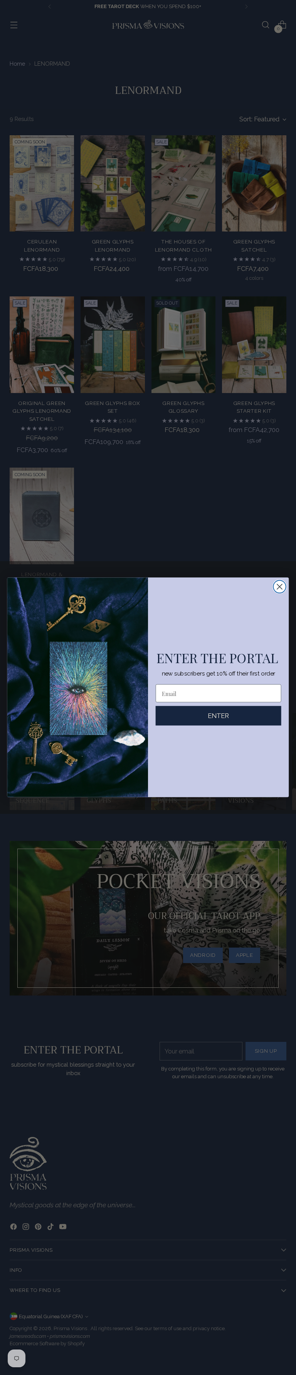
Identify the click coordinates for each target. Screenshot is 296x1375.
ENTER (218, 716)
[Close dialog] (279, 586)
